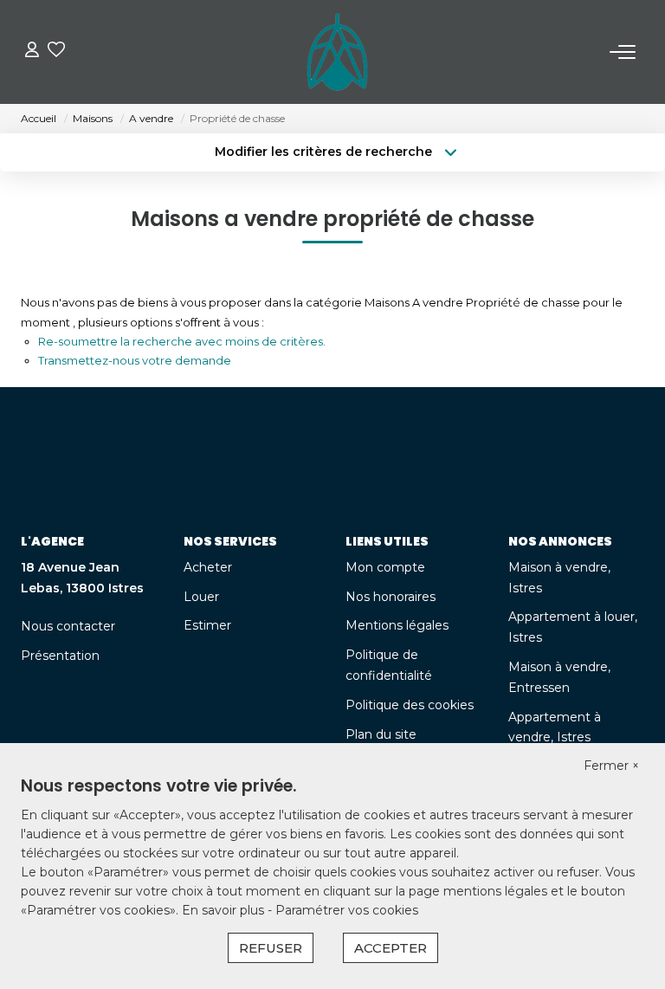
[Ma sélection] (56, 51)
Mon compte (385, 567)
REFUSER (270, 948)
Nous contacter (68, 626)
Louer (201, 596)
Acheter (208, 567)
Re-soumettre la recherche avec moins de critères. (182, 341)
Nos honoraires (390, 596)
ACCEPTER (390, 948)
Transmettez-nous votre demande (134, 360)
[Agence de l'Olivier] (338, 52)
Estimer (207, 625)
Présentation (60, 655)
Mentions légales (397, 625)
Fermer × (611, 765)
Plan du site (380, 734)
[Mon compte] (32, 51)
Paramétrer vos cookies (346, 910)
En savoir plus (225, 910)
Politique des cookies (409, 705)
